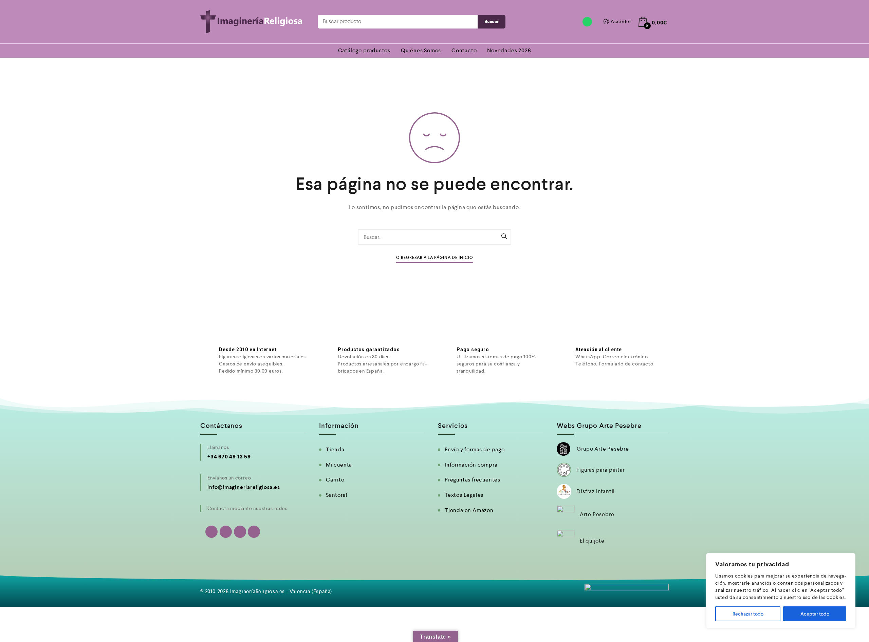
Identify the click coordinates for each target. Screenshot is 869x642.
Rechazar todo (748, 614)
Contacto (464, 50)
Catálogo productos (364, 50)
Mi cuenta (339, 464)
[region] (780, 590)
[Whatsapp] (587, 21)
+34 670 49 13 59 (229, 456)
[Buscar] (504, 237)
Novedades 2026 (509, 50)
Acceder (621, 21)
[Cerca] (848, 559)
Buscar (491, 21)
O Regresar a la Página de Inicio (434, 257)
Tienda (335, 449)
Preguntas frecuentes (472, 479)
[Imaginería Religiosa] (251, 21)
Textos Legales (464, 494)
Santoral (336, 494)
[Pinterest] (254, 532)
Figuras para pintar (600, 469)
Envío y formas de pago (475, 449)
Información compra (471, 464)
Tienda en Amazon (469, 510)
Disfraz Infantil (595, 491)
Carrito (335, 479)
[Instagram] (240, 532)
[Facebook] (226, 532)
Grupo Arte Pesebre (603, 448)
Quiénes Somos (421, 50)
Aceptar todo (814, 614)
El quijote (592, 540)
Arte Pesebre (597, 514)
